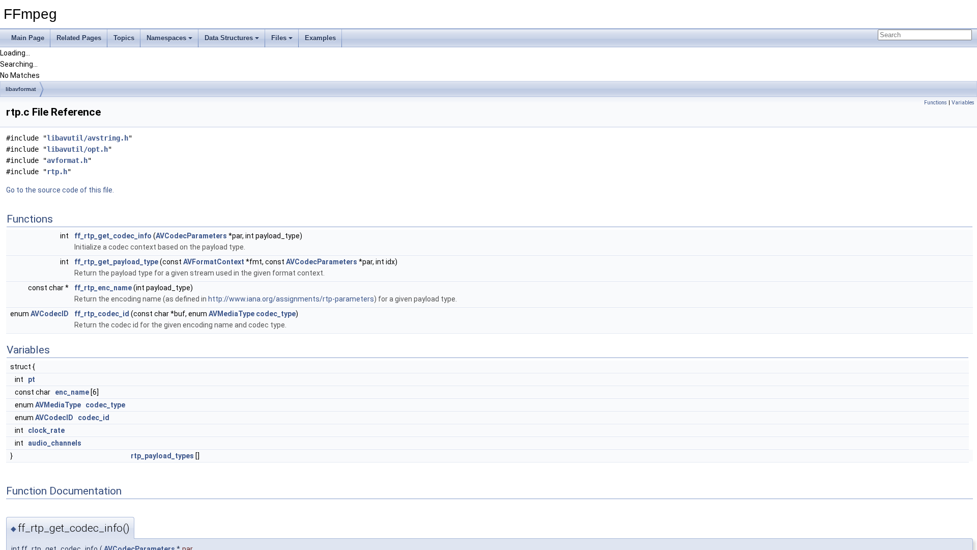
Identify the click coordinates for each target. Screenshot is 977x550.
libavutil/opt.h (77, 149)
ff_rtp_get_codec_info (113, 236)
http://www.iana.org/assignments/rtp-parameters (291, 299)
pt (31, 379)
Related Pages (78, 38)
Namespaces (166, 38)
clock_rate (46, 430)
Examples (320, 38)
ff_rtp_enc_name (103, 288)
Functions (935, 102)
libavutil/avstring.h (87, 138)
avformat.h (67, 160)
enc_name (72, 392)
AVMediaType (231, 314)
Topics (123, 38)
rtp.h (57, 172)
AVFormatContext (213, 262)
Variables (963, 102)
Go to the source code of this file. (60, 190)
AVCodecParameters (191, 236)
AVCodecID (50, 314)
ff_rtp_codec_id (101, 314)
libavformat (21, 89)
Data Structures (229, 38)
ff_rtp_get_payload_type (116, 262)
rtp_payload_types (162, 456)
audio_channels (54, 443)
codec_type (276, 314)
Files (278, 38)
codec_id (93, 418)
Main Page (27, 38)
